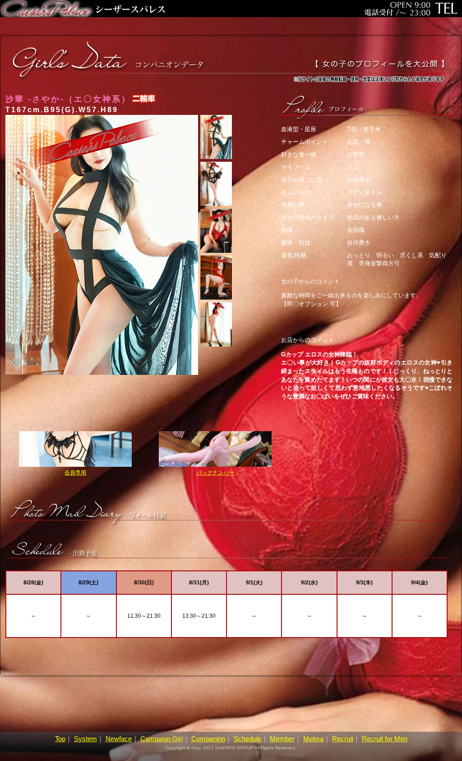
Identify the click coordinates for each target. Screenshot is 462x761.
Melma (313, 739)
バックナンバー (215, 472)
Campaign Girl (161, 739)
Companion (208, 739)
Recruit (342, 739)
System (85, 739)
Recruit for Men (384, 739)
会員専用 (75, 472)
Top (60, 739)
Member (282, 739)
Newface (119, 739)
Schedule (247, 739)
